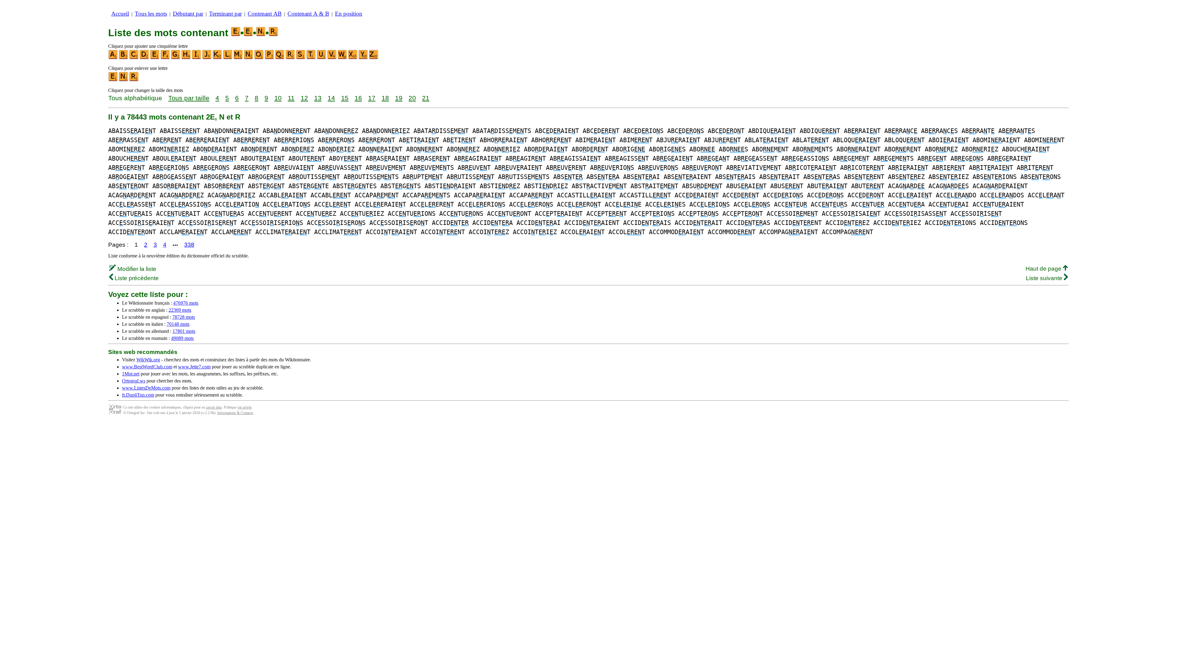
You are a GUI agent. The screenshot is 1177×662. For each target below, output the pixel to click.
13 (318, 97)
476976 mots (185, 303)
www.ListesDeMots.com (146, 387)
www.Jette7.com (194, 366)
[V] (332, 57)
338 (189, 245)
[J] (207, 57)
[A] (113, 57)
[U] (322, 57)
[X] (353, 57)
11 (291, 97)
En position (348, 13)
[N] (249, 57)
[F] (165, 57)
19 (398, 97)
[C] (134, 57)
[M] (238, 57)
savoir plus (214, 407)
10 (278, 97)
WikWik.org (148, 359)
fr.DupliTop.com (138, 395)
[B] (124, 57)
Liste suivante (1045, 278)
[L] (228, 57)
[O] (259, 57)
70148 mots (178, 324)
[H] (186, 57)
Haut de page (1044, 268)
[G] (176, 57)
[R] (290, 57)
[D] (144, 57)
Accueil (120, 13)
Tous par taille (188, 97)
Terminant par (225, 13)
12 (304, 97)
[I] (197, 57)
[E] (155, 57)
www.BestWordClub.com (147, 366)
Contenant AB (265, 13)
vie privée (245, 407)
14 (331, 97)
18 (385, 97)
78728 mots (183, 317)
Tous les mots (151, 13)
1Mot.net (130, 373)
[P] (270, 57)
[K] (217, 57)
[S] (301, 57)
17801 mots (184, 331)
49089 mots (182, 338)
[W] (342, 57)
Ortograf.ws (133, 380)
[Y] (363, 57)
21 (425, 97)
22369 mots (180, 310)
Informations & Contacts (235, 413)
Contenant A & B (308, 13)
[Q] (280, 57)
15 (345, 97)
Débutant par (188, 13)
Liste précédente (136, 278)
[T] (311, 57)
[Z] (374, 57)
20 (412, 97)
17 (371, 97)
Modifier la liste (136, 269)
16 (358, 97)
